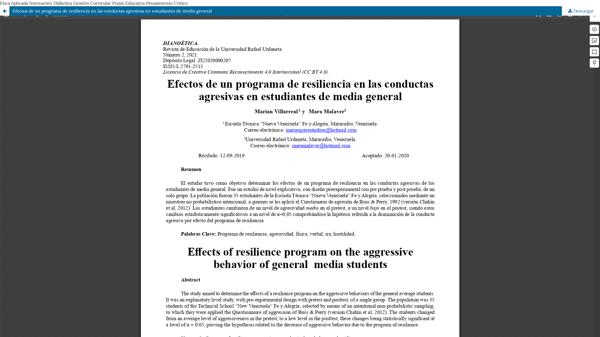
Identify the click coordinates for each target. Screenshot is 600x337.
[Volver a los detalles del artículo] (4, 11)
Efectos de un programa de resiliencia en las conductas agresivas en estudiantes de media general (112, 11)
